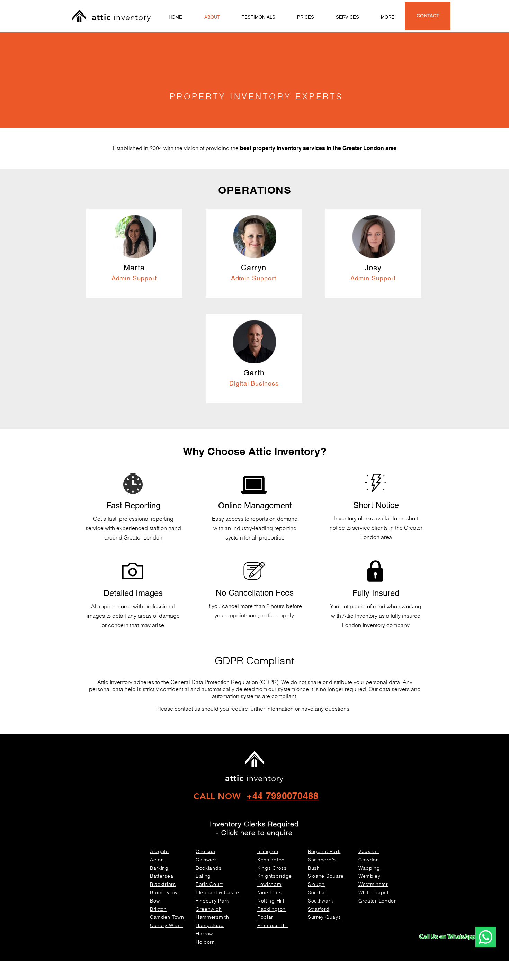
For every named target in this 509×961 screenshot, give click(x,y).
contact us (187, 708)
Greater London (143, 537)
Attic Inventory (359, 615)
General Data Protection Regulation (214, 682)
